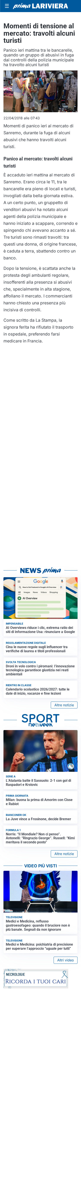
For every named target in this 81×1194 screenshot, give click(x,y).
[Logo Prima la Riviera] (40, 6)
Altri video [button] (65, 960)
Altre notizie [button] (64, 705)
